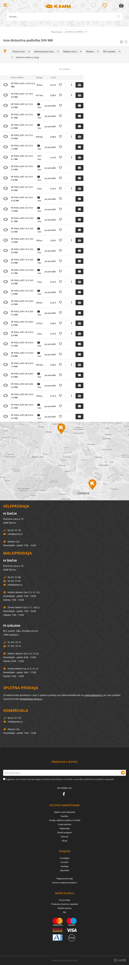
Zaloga (39, 77)
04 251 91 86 (14, 577)
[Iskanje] (119, 16)
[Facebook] (65, 794)
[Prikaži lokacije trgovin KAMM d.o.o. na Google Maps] (64, 461)
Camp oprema (64, 824)
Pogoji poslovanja (64, 878)
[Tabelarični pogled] (126, 42)
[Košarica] (122, 5)
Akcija (64, 840)
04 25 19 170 (14, 717)
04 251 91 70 (14, 530)
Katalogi (64, 866)
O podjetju (65, 858)
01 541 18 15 (14, 642)
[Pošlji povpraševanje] (79, 105)
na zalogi (35, 57)
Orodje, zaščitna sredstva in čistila (64, 820)
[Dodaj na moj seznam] (60, 85)
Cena (53, 77)
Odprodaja (64, 828)
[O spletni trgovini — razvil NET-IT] (120, 960)
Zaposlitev (64, 870)
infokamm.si (15, 534)
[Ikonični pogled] (121, 42)
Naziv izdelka (17, 77)
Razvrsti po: (57, 32)
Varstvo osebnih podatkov (64, 882)
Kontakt (64, 862)
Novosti (64, 836)
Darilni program (64, 832)
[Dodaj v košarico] (79, 85)
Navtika (64, 816)
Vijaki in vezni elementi (64, 812)
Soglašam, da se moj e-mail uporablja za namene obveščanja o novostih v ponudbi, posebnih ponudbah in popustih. (60, 779)
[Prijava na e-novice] (123, 773)
